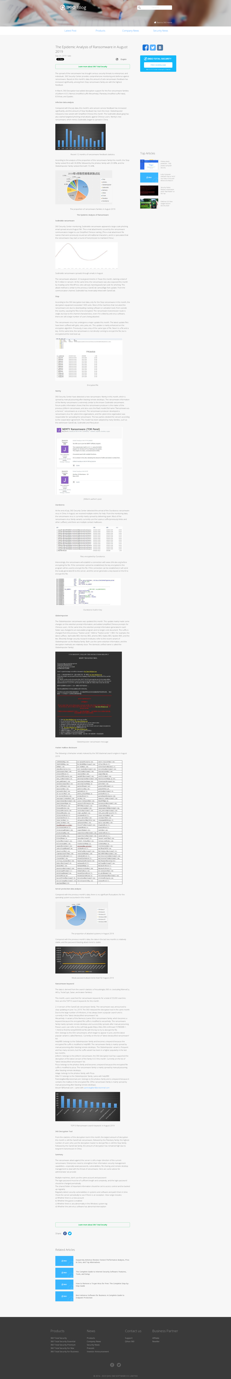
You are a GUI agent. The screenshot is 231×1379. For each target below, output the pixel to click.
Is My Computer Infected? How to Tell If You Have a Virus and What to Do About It (168, 177)
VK (160, 48)
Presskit (90, 1348)
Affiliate (155, 1338)
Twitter (153, 48)
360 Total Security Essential (63, 1341)
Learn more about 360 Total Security (92, 66)
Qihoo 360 (129, 1341)
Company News (130, 30)
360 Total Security (59, 1338)
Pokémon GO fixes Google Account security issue (167, 203)
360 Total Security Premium (63, 1344)
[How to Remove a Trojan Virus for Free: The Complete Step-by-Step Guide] (64, 1285)
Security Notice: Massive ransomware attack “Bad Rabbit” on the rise (168, 190)
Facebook (146, 48)
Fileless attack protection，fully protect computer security (166, 164)
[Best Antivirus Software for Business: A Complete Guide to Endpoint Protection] (64, 1296)
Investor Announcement (98, 1351)
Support (128, 1338)
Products (100, 30)
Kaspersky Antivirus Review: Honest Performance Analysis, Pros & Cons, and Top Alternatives (102, 1261)
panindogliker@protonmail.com (96, 1087)
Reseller (156, 1341)
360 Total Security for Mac (62, 1348)
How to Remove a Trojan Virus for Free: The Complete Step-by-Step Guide (102, 1284)
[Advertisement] (158, 113)
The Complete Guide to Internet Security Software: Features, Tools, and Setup (101, 1272)
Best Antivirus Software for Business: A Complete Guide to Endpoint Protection (100, 1296)
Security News (160, 30)
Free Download (158, 65)
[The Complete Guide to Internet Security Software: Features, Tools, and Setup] (64, 1273)
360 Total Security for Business (65, 1351)
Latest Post (70, 30)
